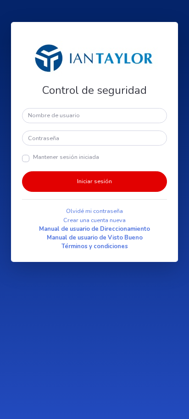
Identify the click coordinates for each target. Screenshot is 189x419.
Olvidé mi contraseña (94, 211)
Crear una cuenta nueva (94, 220)
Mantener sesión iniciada (66, 157)
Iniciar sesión (94, 181)
